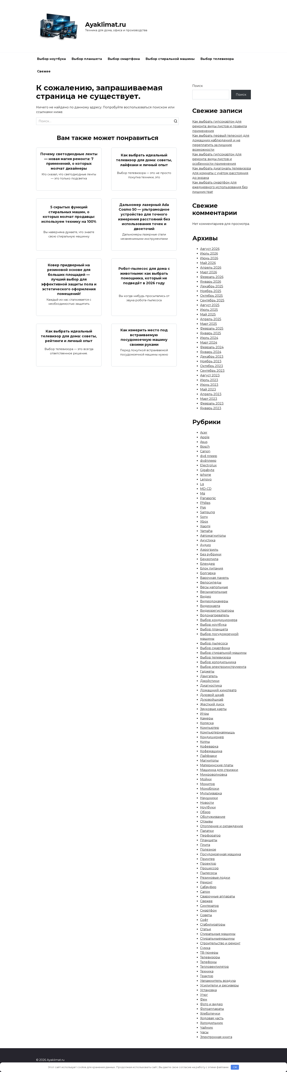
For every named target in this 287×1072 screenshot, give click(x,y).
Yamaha (206, 531)
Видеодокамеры (214, 601)
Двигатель (209, 676)
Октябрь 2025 (211, 296)
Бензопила (209, 559)
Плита (205, 845)
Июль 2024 (209, 338)
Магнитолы (209, 760)
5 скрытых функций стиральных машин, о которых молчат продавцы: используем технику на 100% (68, 214)
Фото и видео (211, 1004)
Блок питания (211, 568)
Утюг (204, 995)
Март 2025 (208, 324)
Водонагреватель (214, 615)
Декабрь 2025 (211, 286)
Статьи (205, 929)
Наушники (209, 798)
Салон (205, 892)
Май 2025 (208, 314)
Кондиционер (212, 737)
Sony (204, 517)
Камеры (206, 718)
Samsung (207, 512)
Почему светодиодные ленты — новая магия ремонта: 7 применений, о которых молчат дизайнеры (68, 161)
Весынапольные (213, 592)
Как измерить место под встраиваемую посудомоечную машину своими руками (144, 337)
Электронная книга (216, 1037)
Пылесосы (208, 873)
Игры (204, 714)
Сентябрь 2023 (212, 370)
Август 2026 (209, 249)
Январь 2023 (210, 408)
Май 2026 (208, 263)
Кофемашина (211, 751)
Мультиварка (211, 793)
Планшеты (208, 840)
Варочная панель (214, 578)
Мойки (206, 779)
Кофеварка (209, 746)
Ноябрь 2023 (210, 361)
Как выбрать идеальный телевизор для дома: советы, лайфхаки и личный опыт (144, 160)
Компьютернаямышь (217, 732)
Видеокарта (210, 606)
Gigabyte (207, 470)
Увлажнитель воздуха (218, 981)
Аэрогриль (209, 550)
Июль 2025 (209, 310)
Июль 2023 (209, 380)
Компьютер (209, 728)
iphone (205, 475)
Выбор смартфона (124, 59)
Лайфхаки (208, 756)
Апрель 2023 (210, 394)
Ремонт (206, 882)
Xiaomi (205, 526)
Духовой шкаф (212, 695)
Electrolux (208, 465)
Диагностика (211, 685)
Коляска (207, 723)
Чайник (206, 1027)
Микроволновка (213, 774)
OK (235, 1067)
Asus (203, 442)
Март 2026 (208, 272)
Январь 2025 (210, 333)
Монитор (207, 784)
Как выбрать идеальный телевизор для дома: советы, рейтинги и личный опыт (69, 336)
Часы (204, 1032)
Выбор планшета (87, 59)
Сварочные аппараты (217, 896)
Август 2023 (210, 375)
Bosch (205, 446)
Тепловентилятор (214, 967)
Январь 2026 (210, 281)
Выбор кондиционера (218, 620)
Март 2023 (208, 399)
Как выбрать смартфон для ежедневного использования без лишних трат (220, 187)
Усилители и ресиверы (219, 985)
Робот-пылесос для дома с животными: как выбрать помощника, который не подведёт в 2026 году (144, 275)
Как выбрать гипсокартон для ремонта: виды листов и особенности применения (217, 159)
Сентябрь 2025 (212, 300)
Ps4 (203, 507)
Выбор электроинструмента (223, 667)
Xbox (204, 521)
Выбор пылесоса (214, 643)
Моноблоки (209, 788)
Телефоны (208, 962)
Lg (202, 484)
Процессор (209, 868)
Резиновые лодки (215, 878)
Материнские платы (216, 765)
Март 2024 (208, 342)
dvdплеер (208, 460)
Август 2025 (209, 305)
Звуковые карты (213, 709)
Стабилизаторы (212, 924)
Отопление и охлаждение (221, 826)
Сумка (205, 948)
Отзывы (206, 821)
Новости (207, 803)
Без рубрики (210, 554)
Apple (204, 437)
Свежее (44, 71)
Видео (205, 596)
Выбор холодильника (218, 662)
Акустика (207, 540)
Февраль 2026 (211, 277)
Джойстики (209, 681)
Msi (202, 493)
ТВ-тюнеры (209, 952)
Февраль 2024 (212, 347)
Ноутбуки (208, 807)
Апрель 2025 (210, 319)
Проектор (208, 863)
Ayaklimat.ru (105, 24)
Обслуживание (212, 817)
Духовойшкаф (211, 699)
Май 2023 (208, 389)
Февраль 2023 (212, 403)
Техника (206, 971)
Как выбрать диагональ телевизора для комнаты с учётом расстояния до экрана (221, 173)
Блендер (207, 564)
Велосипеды (210, 582)
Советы (206, 915)
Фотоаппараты (212, 1009)
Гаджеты (207, 671)
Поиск (197, 86)
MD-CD (205, 489)
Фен (203, 999)
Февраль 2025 (211, 328)
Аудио (205, 545)
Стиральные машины (217, 934)
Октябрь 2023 (211, 366)
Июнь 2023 (209, 385)
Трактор (206, 976)
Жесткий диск (212, 704)
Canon (205, 451)
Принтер (207, 859)
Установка (208, 990)
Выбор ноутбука (51, 59)
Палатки (207, 831)
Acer (203, 432)
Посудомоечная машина (220, 854)
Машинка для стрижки (219, 770)
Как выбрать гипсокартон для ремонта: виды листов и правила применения (219, 126)
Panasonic (208, 498)
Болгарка (208, 573)
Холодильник (211, 1023)
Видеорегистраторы (217, 610)
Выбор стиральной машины (170, 59)
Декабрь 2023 (211, 356)
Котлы (205, 742)
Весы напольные (214, 587)
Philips (205, 503)
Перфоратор (210, 835)
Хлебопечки (210, 1013)
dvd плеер (208, 456)
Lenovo (206, 479)
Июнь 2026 (209, 258)
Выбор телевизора (217, 59)
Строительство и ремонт (220, 943)
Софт (204, 920)
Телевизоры (210, 957)
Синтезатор (209, 906)
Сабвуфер (208, 887)
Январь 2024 (210, 352)
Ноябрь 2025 (210, 291)
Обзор (205, 812)
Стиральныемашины (217, 938)
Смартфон (208, 910)
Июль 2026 (209, 253)
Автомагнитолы (213, 535)
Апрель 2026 (210, 267)
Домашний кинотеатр (218, 690)
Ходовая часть (212, 1018)
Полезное (208, 849)
